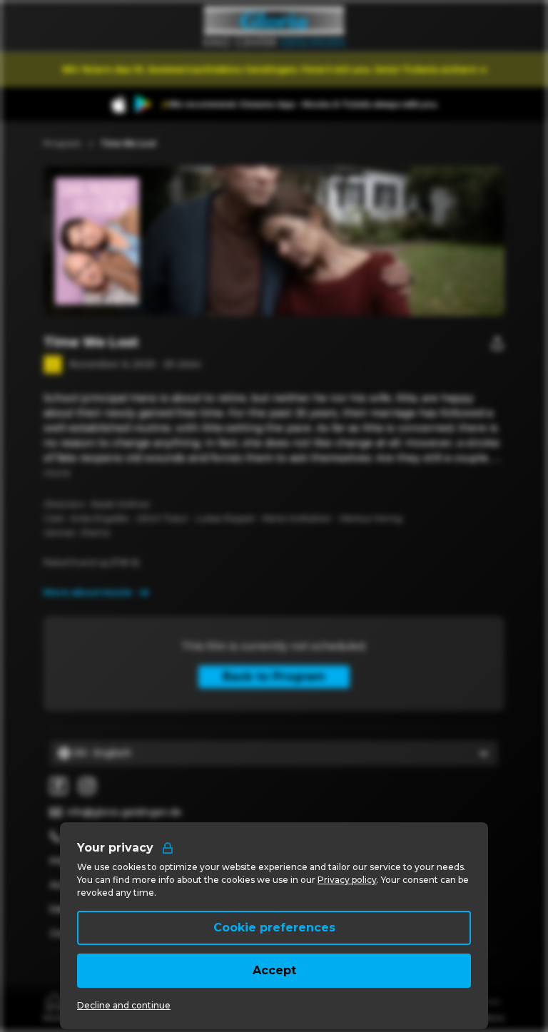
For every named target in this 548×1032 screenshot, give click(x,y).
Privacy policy (347, 879)
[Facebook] (58, 786)
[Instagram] (87, 786)
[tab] (55, 1006)
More (57, 472)
